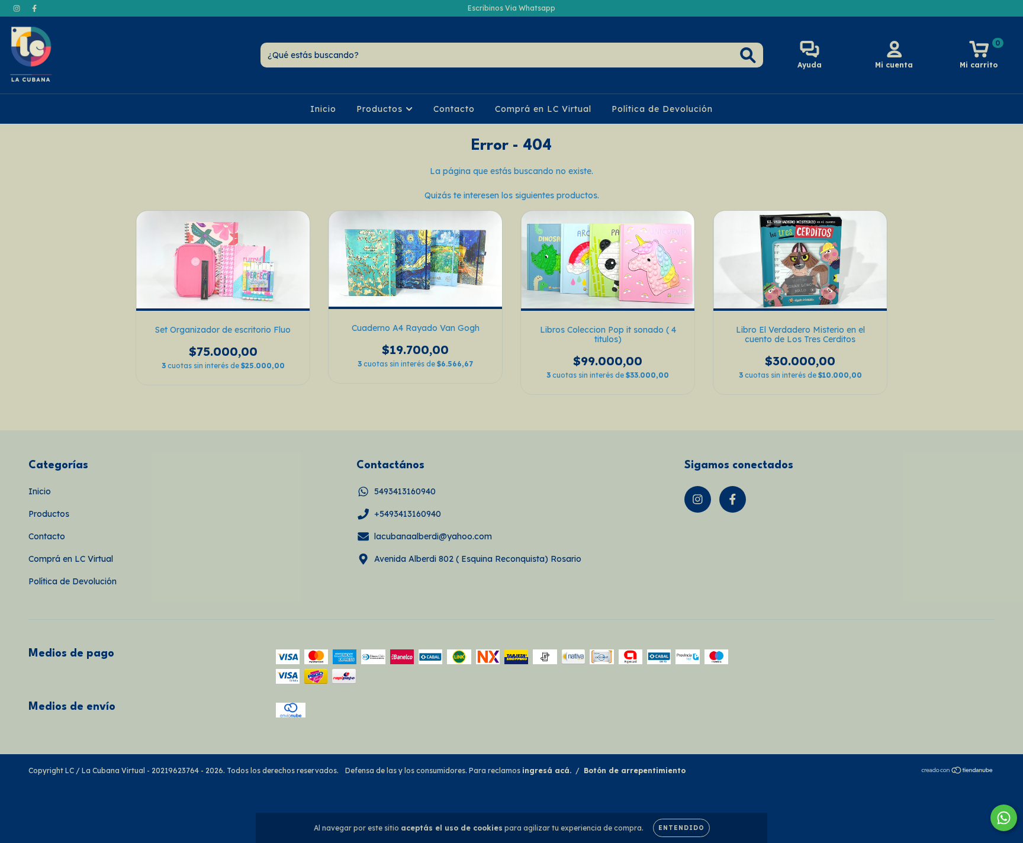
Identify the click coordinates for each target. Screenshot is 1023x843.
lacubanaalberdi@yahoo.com (433, 536)
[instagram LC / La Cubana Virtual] (18, 8)
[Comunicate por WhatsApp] (1003, 818)
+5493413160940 (407, 514)
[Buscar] (748, 55)
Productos (381, 109)
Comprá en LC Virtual (543, 109)
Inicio (323, 109)
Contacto (454, 109)
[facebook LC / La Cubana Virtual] (34, 8)
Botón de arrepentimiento (635, 770)
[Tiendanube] (958, 771)
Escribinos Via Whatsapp (511, 8)
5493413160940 (405, 491)
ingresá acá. (546, 770)
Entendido (681, 828)
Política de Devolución (662, 109)
